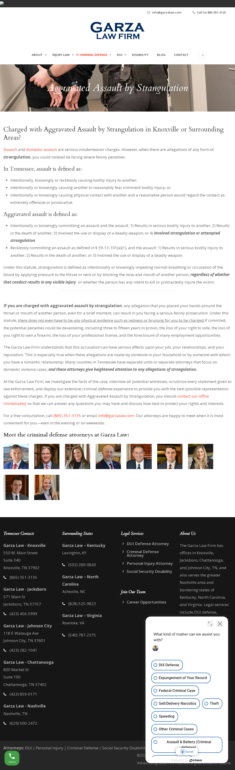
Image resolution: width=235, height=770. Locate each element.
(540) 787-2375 (82, 635)
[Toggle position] (210, 623)
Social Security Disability (149, 571)
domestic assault (41, 149)
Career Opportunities (146, 602)
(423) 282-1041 (23, 650)
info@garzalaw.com (166, 12)
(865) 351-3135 (67, 415)
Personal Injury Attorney (150, 563)
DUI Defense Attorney (148, 543)
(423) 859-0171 (23, 694)
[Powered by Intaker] (196, 760)
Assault (10, 149)
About (37, 55)
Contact (181, 55)
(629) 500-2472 (23, 723)
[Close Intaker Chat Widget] (220, 623)
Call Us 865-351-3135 (211, 12)
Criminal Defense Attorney (143, 553)
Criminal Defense (93, 55)
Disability (140, 55)
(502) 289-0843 (82, 564)
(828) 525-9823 (82, 603)
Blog (161, 55)
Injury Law (61, 55)
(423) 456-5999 (23, 613)
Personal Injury (49, 748)
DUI (119, 55)
